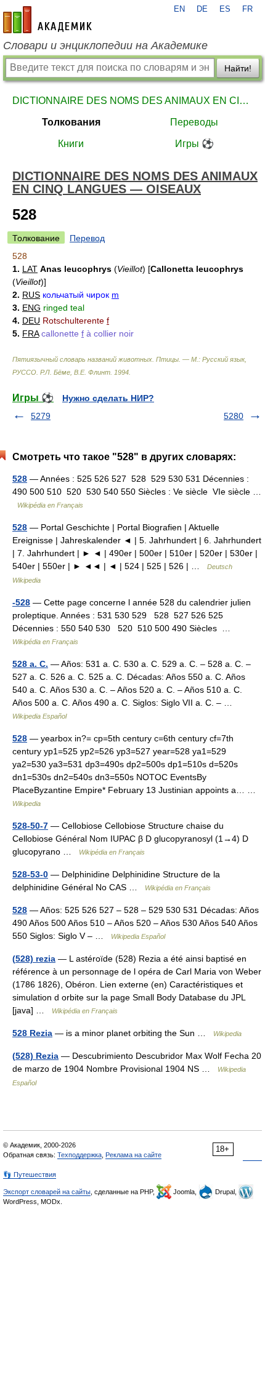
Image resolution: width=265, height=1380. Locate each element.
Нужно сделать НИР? (108, 398)
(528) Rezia (35, 1056)
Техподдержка (79, 1155)
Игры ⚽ (194, 143)
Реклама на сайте (133, 1155)
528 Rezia (32, 1033)
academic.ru (47, 19)
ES (224, 9)
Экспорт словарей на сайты (47, 1191)
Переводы (194, 122)
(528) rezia (33, 958)
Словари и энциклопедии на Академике (105, 45)
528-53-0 (30, 874)
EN (179, 9)
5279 (41, 416)
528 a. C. (30, 664)
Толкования (71, 122)
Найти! (237, 68)
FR (247, 9)
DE (202, 9)
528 (19, 479)
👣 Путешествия (29, 1174)
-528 (21, 602)
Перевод (87, 238)
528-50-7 (30, 826)
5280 (233, 416)
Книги (71, 143)
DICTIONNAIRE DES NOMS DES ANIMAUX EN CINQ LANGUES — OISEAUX (132, 100)
